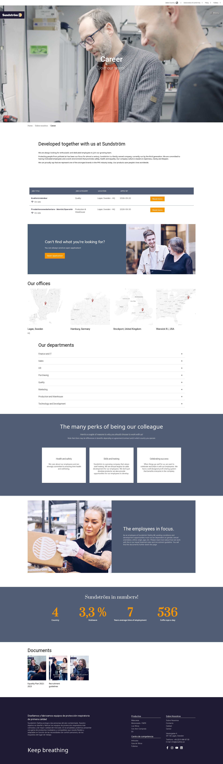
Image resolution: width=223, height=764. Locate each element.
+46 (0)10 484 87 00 (181, 740)
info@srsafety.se (178, 742)
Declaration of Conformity (192, 3)
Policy (207, 3)
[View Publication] (37, 668)
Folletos (215, 3)
